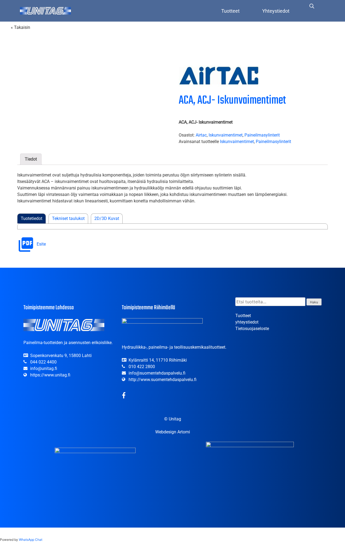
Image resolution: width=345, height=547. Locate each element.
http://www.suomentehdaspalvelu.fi (162, 379)
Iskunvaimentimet (226, 135)
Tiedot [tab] (31, 159)
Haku (314, 302)
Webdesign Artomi (172, 431)
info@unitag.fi (43, 368)
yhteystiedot (246, 322)
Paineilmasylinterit (262, 135)
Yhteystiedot (275, 11)
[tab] (32, 218)
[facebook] (124, 396)
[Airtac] (219, 76)
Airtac (201, 135)
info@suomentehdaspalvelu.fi (157, 373)
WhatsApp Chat (30, 540)
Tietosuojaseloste (252, 328)
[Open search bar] (311, 6)
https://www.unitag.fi (50, 375)
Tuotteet (230, 11)
